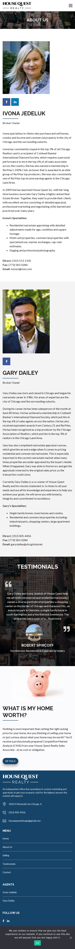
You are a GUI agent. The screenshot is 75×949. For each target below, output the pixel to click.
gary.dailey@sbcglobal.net (27, 544)
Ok (37, 943)
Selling (6, 855)
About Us (7, 847)
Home (6, 838)
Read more (54, 618)
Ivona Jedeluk (10, 892)
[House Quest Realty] (15, 5)
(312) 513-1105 (21, 260)
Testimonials (9, 864)
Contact (7, 872)
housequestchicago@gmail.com (25, 820)
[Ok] (70, 937)
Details (10, 761)
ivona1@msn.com (21, 269)
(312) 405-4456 (21, 535)
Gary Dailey (9, 900)
